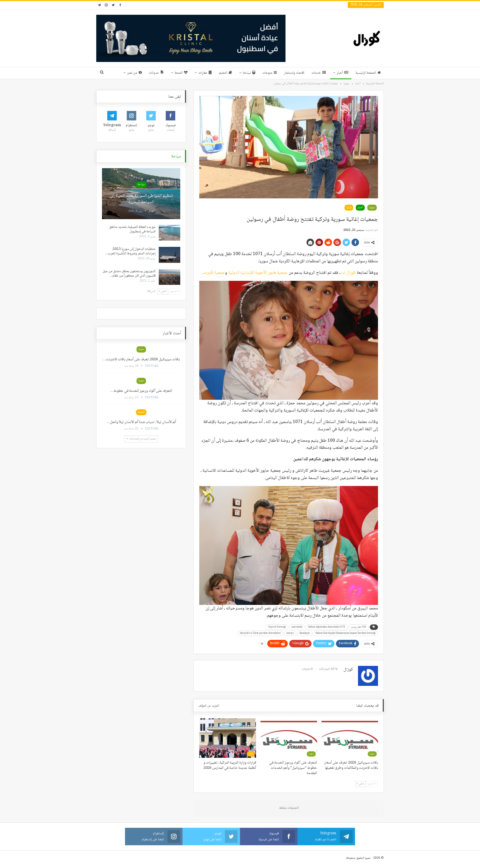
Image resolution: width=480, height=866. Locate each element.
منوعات (267, 73)
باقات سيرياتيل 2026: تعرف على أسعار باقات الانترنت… (141, 359)
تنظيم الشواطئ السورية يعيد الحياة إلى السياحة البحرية (141, 199)
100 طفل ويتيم (358, 627)
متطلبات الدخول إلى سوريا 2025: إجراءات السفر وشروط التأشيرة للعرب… (130, 251)
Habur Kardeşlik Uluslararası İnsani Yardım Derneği (346, 633)
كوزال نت (348, 273)
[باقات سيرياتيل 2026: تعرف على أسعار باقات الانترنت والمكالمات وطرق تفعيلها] (350, 738)
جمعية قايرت (214, 273)
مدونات (154, 73)
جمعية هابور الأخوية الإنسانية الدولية (258, 273)
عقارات (202, 73)
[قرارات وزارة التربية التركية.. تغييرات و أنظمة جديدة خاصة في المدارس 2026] (227, 738)
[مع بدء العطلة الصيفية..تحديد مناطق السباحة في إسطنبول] (169, 233)
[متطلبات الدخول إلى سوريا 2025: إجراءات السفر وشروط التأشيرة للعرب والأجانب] (169, 255)
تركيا (349, 207)
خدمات (316, 73)
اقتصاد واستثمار (294, 73)
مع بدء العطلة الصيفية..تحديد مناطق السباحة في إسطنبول (132, 229)
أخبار (339, 73)
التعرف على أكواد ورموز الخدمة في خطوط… (141, 391)
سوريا (372, 207)
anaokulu (297, 627)
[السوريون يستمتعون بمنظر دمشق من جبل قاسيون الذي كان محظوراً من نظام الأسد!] (169, 277)
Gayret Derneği (277, 627)
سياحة (247, 73)
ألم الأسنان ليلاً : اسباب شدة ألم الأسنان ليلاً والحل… (141, 422)
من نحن (132, 73)
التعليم (223, 73)
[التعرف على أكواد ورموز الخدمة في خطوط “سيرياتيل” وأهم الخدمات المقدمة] (288, 738)
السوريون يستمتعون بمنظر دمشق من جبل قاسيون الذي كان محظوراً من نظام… (129, 273)
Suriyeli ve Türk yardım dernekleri (260, 633)
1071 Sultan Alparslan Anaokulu (327, 627)
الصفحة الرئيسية (366, 73)
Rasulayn (305, 633)
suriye (290, 633)
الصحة (178, 73)
